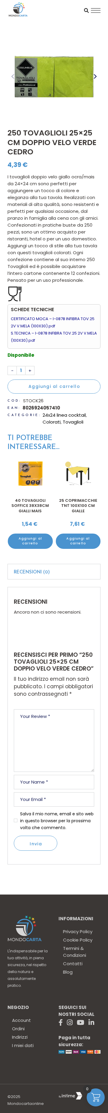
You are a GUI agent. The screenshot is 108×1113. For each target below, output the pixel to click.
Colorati (52, 422)
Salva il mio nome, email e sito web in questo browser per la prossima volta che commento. (57, 821)
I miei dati (23, 1045)
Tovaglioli (73, 422)
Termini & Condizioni (74, 951)
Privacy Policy (77, 931)
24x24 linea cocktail (64, 415)
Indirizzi (20, 1037)
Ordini (18, 1028)
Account (21, 1020)
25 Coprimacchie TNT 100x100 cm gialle (78, 506)
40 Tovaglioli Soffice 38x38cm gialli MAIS (30, 506)
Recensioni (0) (32, 572)
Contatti (72, 963)
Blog (68, 972)
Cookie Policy (77, 940)
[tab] (54, 571)
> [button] (95, 76)
